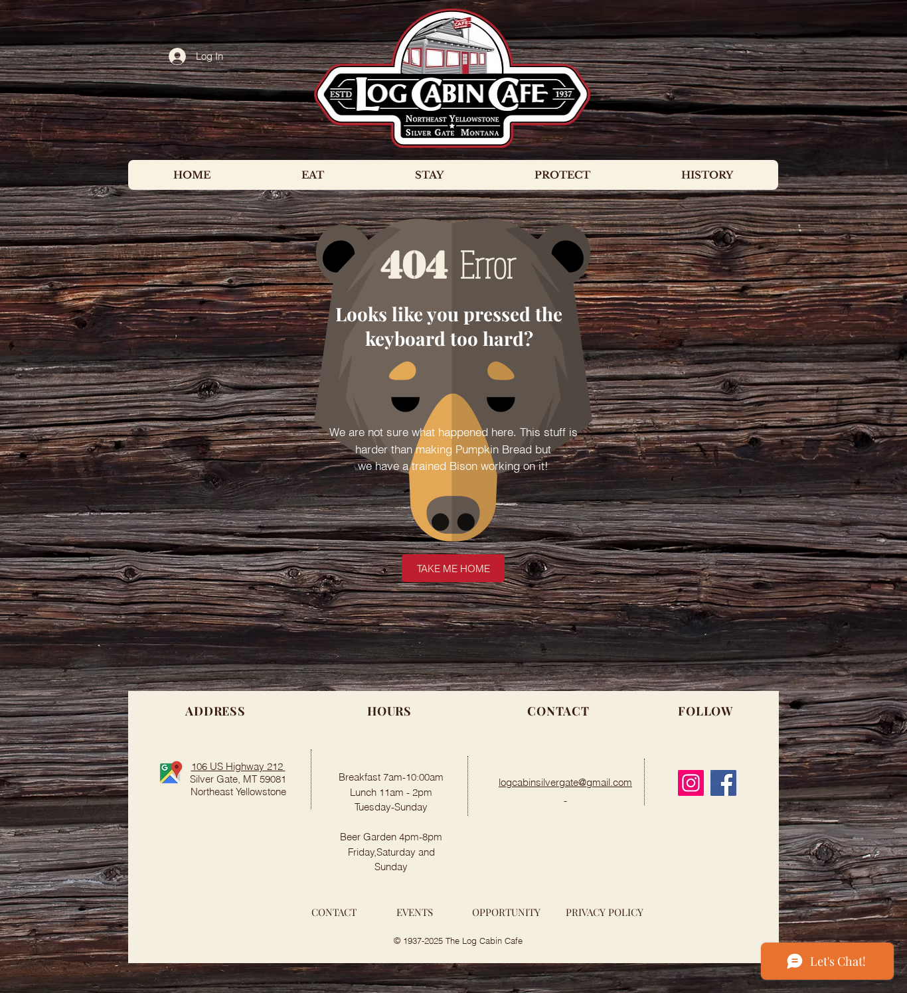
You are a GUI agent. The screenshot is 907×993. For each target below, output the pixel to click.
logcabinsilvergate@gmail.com (565, 782)
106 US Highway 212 (238, 766)
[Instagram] (691, 783)
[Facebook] (723, 783)
